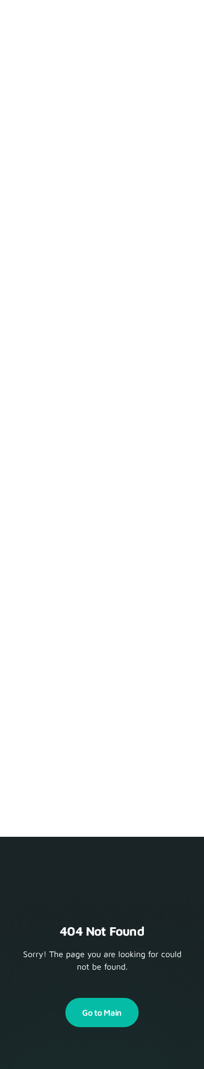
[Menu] (176, 21)
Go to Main (102, 1012)
